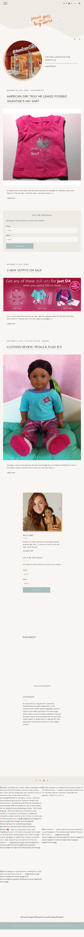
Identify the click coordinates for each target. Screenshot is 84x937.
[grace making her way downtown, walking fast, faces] (21, 891)
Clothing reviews (32, 341)
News (26, 90)
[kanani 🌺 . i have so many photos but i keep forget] (21, 849)
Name (8, 235)
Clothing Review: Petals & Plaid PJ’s (34, 347)
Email (8, 226)
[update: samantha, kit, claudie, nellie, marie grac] (21, 807)
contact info (28, 550)
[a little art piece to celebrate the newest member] (63, 807)
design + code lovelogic (63, 926)
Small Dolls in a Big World (33, 926)
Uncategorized (37, 90)
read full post (50, 66)
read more (11, 197)
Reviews (45, 341)
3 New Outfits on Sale (24, 270)
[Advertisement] (42, 614)
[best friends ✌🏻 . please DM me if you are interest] (63, 849)
